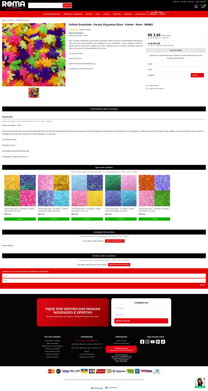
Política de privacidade (121, 343)
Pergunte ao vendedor (119, 265)
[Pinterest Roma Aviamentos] (158, 342)
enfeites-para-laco (22, 20)
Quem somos (121, 340)
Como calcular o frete (52, 351)
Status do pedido (52, 343)
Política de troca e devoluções (52, 346)
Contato (86, 351)
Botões (89, 14)
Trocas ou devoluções (52, 349)
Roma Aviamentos (76, 33)
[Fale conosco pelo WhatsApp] (200, 383)
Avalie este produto (114, 241)
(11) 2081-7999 (160, 12)
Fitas (98, 14)
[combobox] (50, 5)
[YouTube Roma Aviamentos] (153, 342)
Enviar (195, 75)
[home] (13, 5)
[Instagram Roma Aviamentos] (147, 342)
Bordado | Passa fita (73, 14)
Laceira (106, 14)
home (4, 20)
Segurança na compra (86, 357)
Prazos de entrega (52, 354)
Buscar (67, 5)
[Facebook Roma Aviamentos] (142, 342)
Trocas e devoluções (87, 354)
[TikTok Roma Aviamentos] (163, 342)
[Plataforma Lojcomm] (111, 387)
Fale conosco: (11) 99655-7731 (87, 340)
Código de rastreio (52, 357)
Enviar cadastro (123, 321)
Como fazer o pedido (52, 340)
